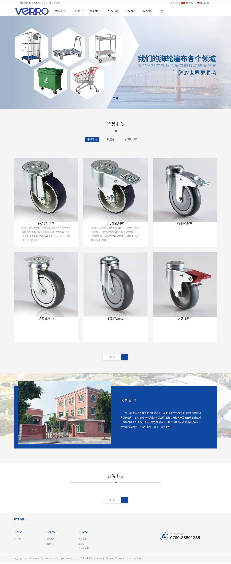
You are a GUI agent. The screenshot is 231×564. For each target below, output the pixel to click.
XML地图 (136, 558)
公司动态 (50, 539)
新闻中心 (95, 10)
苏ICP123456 (124, 558)
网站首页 (60, 10)
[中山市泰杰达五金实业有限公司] (26, 11)
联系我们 (148, 10)
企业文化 (18, 539)
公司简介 (77, 10)
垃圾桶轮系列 (131, 139)
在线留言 (130, 10)
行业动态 (50, 544)
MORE (112, 357)
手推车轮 (92, 139)
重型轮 (110, 139)
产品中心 (112, 10)
